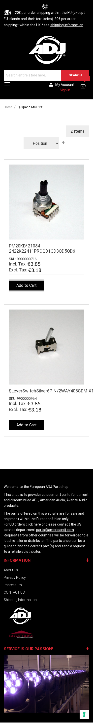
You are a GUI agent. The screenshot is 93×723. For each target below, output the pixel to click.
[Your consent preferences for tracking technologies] (84, 714)
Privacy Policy (15, 577)
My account (64, 85)
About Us (11, 570)
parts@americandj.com (55, 530)
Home (8, 107)
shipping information (66, 25)
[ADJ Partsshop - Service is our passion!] (46, 49)
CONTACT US (14, 592)
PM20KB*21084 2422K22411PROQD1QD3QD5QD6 (42, 248)
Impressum (13, 585)
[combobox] (46, 75)
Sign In (65, 90)
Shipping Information (20, 600)
